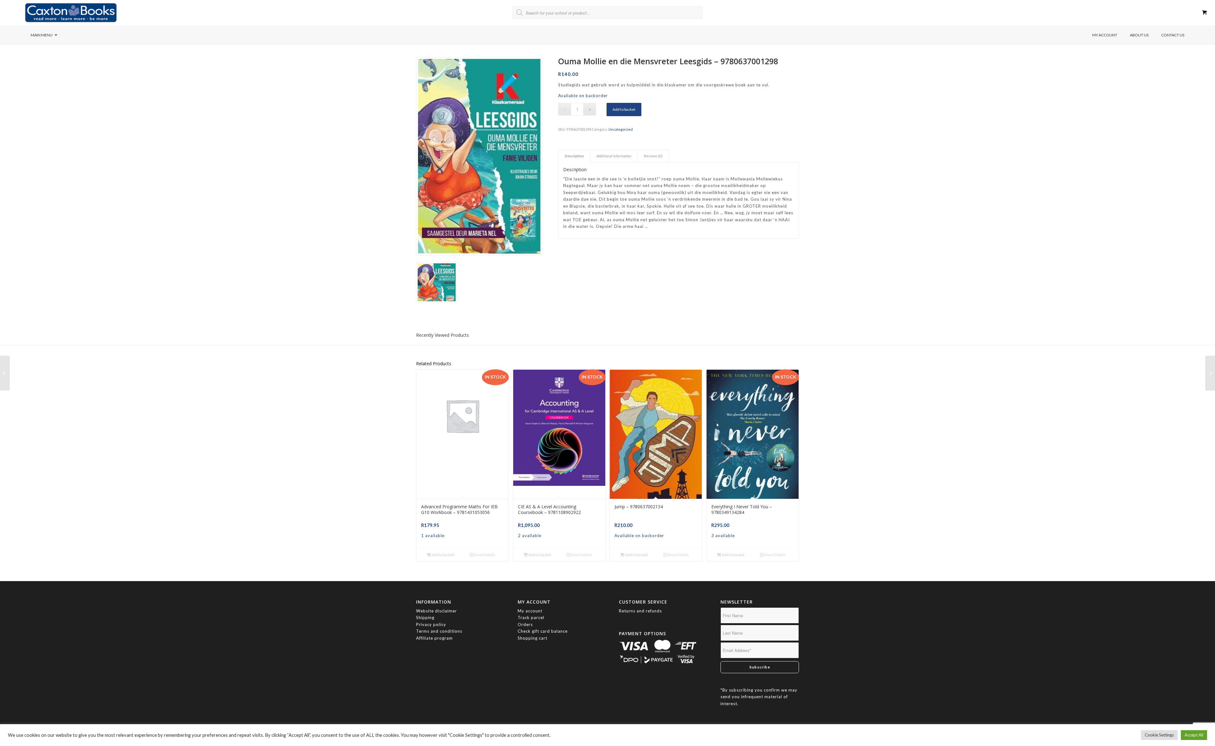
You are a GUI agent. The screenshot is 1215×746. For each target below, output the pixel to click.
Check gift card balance (543, 631)
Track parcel (531, 617)
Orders (525, 624)
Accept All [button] (1194, 734)
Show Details (484, 555)
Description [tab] (574, 156)
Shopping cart (532, 638)
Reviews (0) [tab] (653, 156)
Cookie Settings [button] (1159, 734)
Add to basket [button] (442, 555)
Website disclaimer (436, 610)
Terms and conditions (439, 631)
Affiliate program (434, 638)
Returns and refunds (640, 610)
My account (530, 610)
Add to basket (624, 109)
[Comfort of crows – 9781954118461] (5, 373)
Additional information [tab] (613, 156)
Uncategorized (620, 129)
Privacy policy (431, 624)
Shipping (425, 617)
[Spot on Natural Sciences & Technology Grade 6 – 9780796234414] (1210, 373)
